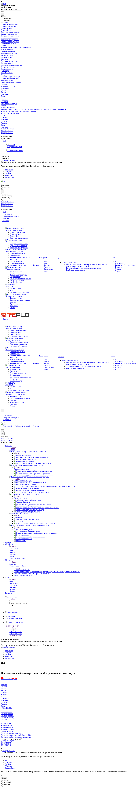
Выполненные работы (22, 570)
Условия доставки (7, 716)
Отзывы (4, 704)
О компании (5, 698)
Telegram (8, 172)
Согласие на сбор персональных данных (16, 737)
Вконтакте (9, 170)
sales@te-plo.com (8, 160)
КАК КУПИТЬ (6, 708)
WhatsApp (9, 175)
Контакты (4, 700)
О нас (11, 581)
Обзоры (4, 692)
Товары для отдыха (21, 498)
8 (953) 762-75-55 (7, 129)
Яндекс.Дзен (10, 177)
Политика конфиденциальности (12, 733)
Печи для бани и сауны (22, 455)
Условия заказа (6, 712)
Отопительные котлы (22, 469)
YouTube (8, 173)
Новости (4, 702)
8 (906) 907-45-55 (7, 133)
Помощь (4, 687)
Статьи (3, 706)
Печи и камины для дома (23, 481)
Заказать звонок (15, 636)
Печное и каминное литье (23, 529)
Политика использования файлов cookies (16, 735)
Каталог (12, 450)
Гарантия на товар (7, 718)
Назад (14, 448)
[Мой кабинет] (2, 413)
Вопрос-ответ (6, 723)
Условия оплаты (7, 714)
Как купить (13, 548)
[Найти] (2, 14)
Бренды (3, 690)
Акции (3, 688)
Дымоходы (18, 517)
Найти (4, 778)
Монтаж (12, 564)
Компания (4, 694)
